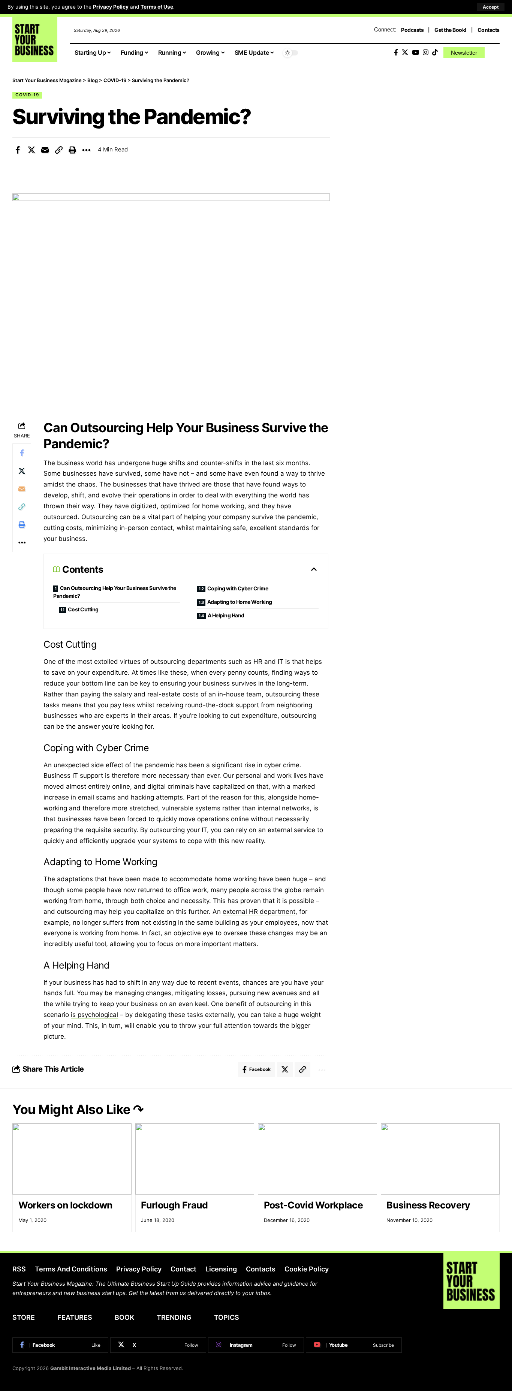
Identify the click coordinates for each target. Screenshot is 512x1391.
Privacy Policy (111, 7)
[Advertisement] (426, 129)
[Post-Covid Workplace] (317, 1159)
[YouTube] (415, 52)
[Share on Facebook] (17, 150)
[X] (405, 52)
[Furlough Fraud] (195, 1159)
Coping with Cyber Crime (237, 588)
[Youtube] (354, 1344)
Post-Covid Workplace (313, 1205)
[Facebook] (396, 52)
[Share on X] (31, 150)
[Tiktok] (435, 52)
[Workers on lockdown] (72, 1159)
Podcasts (412, 30)
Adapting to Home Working (239, 602)
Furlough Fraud (174, 1205)
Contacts (489, 30)
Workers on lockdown (65, 1205)
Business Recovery (428, 1205)
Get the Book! (450, 30)
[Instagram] (425, 52)
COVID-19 (27, 94)
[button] (491, 7)
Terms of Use (157, 7)
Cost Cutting (83, 609)
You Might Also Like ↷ (78, 1109)
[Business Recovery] (440, 1159)
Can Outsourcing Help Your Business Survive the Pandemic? (114, 592)
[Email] (45, 150)
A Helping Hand (226, 615)
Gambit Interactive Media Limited (90, 1368)
